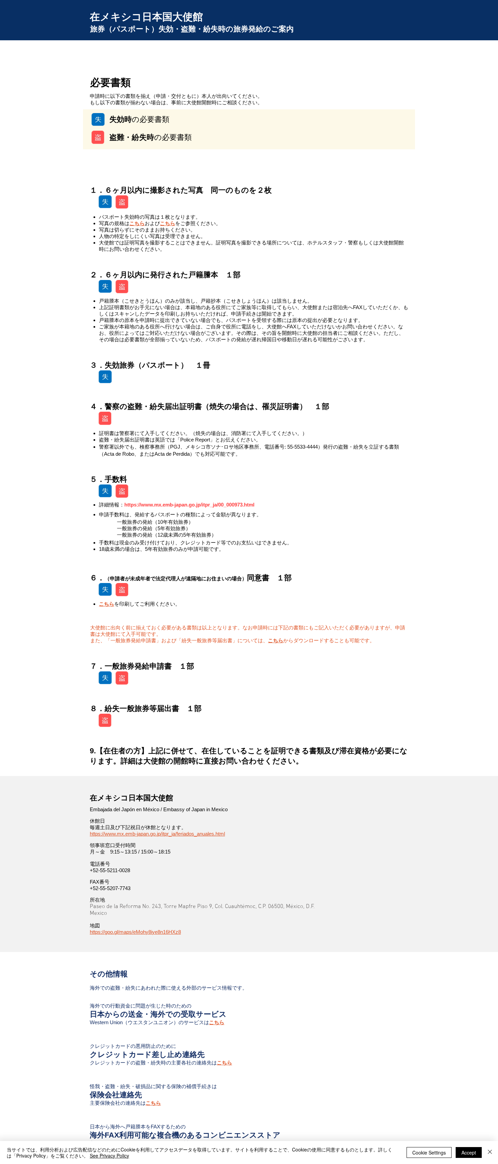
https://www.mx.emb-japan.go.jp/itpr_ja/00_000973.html (189, 505)
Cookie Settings (429, 1152)
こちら (137, 223)
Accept (468, 1152)
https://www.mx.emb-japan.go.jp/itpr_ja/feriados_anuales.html (157, 834)
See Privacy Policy (109, 1155)
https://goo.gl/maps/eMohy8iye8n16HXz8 (135, 932)
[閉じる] (490, 1152)
